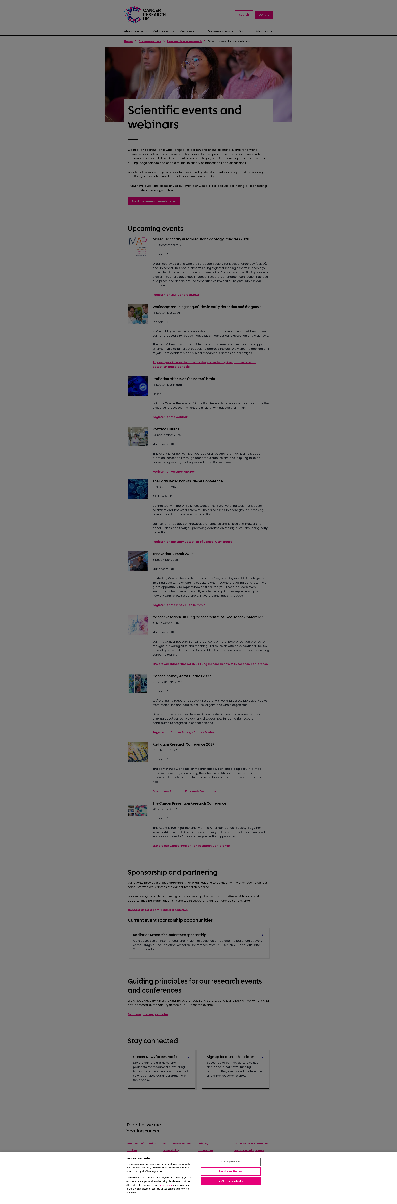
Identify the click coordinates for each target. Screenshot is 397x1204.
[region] (198, 1178)
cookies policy (165, 1185)
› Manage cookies (230, 1162)
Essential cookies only (231, 1171)
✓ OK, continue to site (231, 1181)
